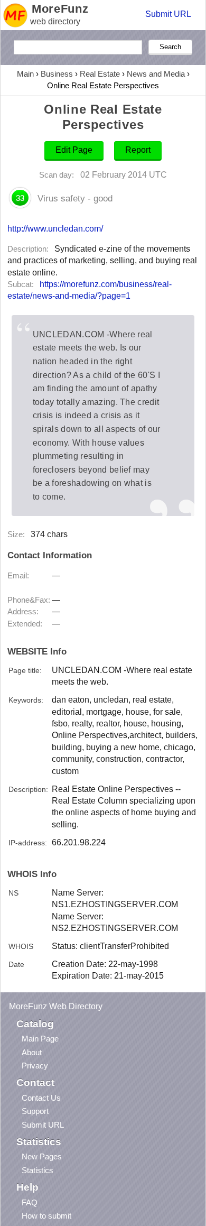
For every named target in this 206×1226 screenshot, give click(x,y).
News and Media (156, 73)
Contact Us (41, 1097)
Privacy (35, 1065)
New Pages (42, 1156)
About (32, 1052)
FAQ (30, 1202)
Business (57, 73)
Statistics (37, 1170)
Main (25, 73)
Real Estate (100, 73)
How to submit (46, 1215)
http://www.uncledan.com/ (55, 228)
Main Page (40, 1038)
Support (35, 1111)
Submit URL (168, 14)
